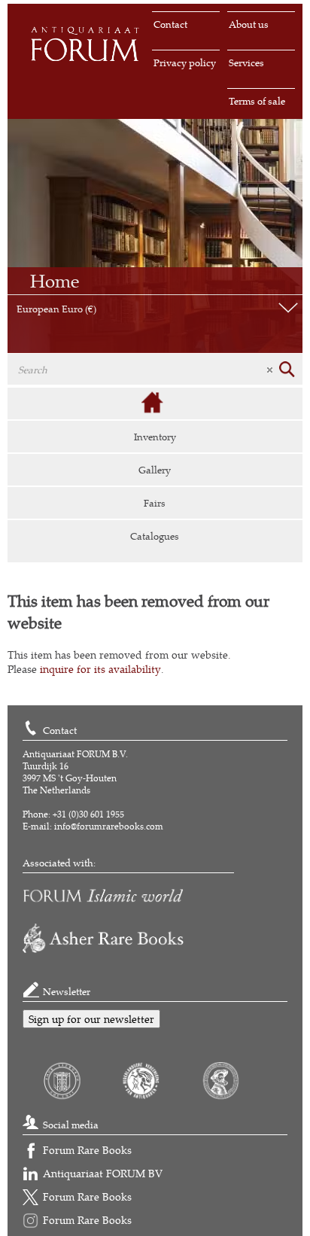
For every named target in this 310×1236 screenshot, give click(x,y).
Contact (170, 24)
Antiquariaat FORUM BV (103, 1173)
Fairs (155, 503)
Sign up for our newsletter (91, 1019)
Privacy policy (184, 62)
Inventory (155, 436)
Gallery (154, 469)
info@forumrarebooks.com (108, 826)
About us (249, 24)
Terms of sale (257, 101)
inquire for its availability (100, 669)
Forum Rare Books (87, 1150)
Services (246, 62)
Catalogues (154, 536)
